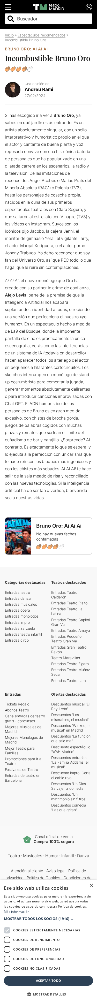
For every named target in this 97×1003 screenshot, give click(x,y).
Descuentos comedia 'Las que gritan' (68, 807)
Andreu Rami (39, 89)
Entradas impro (17, 622)
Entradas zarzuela (20, 628)
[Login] (89, 7)
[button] (48, 918)
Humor (51, 855)
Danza (83, 855)
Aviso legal (55, 870)
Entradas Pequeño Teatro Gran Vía (66, 638)
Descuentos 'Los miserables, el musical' (70, 716)
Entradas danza (18, 598)
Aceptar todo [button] (48, 980)
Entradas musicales (21, 604)
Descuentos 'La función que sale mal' (71, 738)
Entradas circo (17, 640)
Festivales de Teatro (21, 769)
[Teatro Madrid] (48, 7)
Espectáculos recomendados (41, 35)
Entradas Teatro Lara (68, 680)
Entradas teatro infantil (23, 634)
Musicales (32, 855)
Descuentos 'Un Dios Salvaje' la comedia (68, 786)
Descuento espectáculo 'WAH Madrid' (70, 749)
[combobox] (53, 19)
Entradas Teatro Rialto (69, 603)
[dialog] (48, 941)
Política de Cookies (43, 877)
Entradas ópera (17, 610)
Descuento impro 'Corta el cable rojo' (71, 775)
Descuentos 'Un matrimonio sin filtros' (68, 796)
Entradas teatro (17, 592)
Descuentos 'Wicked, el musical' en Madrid (70, 727)
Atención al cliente (27, 870)
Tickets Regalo (17, 704)
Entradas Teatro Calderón (64, 594)
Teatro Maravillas (65, 658)
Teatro (14, 855)
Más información (16, 911)
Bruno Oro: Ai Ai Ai (26, 49)
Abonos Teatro (17, 710)
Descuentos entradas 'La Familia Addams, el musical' (69, 762)
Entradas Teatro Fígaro (70, 664)
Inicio (9, 35)
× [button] (91, 885)
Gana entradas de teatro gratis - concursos (25, 718)
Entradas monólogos (22, 616)
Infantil (67, 855)
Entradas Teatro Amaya (70, 630)
